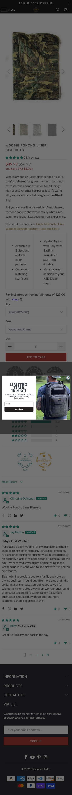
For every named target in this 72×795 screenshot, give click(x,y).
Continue (19, 409)
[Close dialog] (68, 377)
